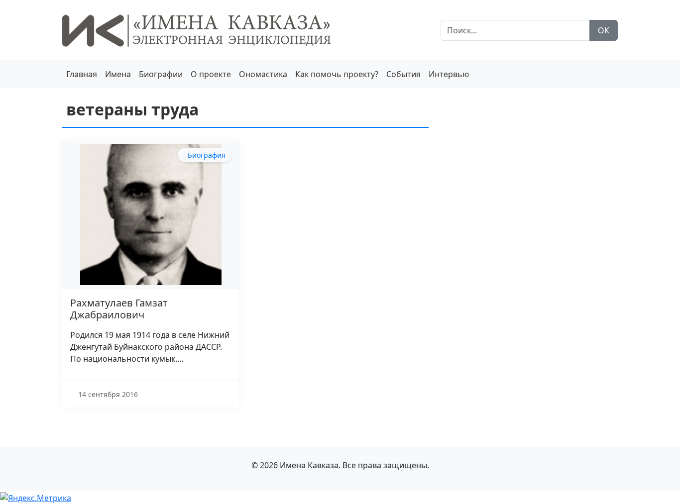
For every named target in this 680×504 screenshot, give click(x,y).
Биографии (161, 74)
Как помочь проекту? (336, 74)
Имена (118, 74)
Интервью (449, 74)
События (403, 74)
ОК (603, 30)
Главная (81, 74)
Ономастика (263, 74)
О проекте (211, 74)
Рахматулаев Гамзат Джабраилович (119, 308)
